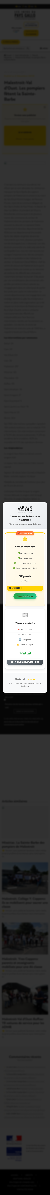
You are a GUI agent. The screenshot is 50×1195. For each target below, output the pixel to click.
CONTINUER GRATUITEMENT (25, 662)
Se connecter (31, 679)
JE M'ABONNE (16, 588)
